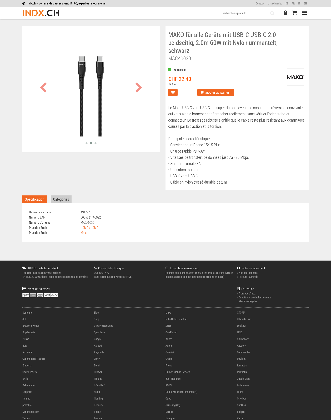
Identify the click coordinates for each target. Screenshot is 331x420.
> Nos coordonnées (247, 272)
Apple (169, 345)
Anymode (99, 352)
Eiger (96, 312)
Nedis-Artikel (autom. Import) (181, 391)
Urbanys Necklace (103, 325)
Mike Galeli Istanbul (176, 319)
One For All (171, 332)
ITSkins (98, 378)
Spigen (241, 411)
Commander (243, 352)
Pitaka (25, 339)
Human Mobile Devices (178, 372)
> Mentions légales (247, 301)
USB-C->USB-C (89, 227)
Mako (84, 232)
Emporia (26, 365)
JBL (24, 319)
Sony (96, 319)
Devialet (241, 358)
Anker (169, 339)
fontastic (242, 365)
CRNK (97, 358)
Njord (240, 391)
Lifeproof (27, 391)
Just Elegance (173, 378)
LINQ (239, 332)
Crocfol (169, 358)
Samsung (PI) (173, 405)
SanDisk (241, 405)
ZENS (169, 325)
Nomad (26, 398)
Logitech (241, 325)
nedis (97, 391)
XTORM (241, 312)
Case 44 (170, 352)
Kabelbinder (28, 385)
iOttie (25, 378)
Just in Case (243, 378)
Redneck (98, 405)
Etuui (97, 365)
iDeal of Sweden (30, 325)
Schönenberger (30, 411)
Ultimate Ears (244, 319)
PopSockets (28, 332)
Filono (169, 365)
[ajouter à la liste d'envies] (173, 92)
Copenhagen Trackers (33, 358)
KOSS (169, 385)
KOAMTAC (99, 385)
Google (98, 339)
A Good (98, 345)
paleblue (27, 405)
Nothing (98, 398)
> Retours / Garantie (247, 276)
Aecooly (241, 345)
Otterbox (241, 398)
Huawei (98, 372)
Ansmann (27, 352)
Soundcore (243, 339)
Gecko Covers (29, 372)
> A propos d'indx (246, 293)
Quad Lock (99, 332)
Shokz (97, 411)
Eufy (24, 345)
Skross (169, 411)
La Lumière (243, 385)
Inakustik (242, 372)
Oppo (168, 398)
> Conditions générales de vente (254, 297)
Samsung (27, 312)
